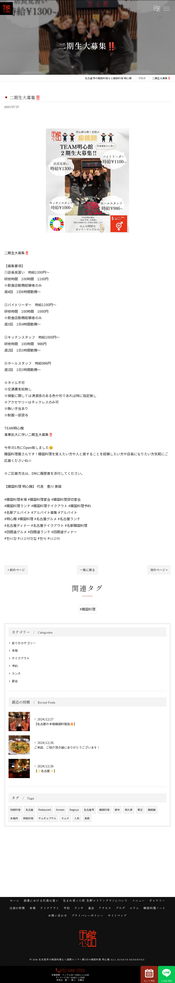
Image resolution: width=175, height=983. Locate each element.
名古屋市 (89, 809)
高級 (87, 818)
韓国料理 (104, 809)
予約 (15, 666)
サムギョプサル (47, 818)
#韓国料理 (87, 609)
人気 (76, 818)
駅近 (140, 809)
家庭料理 (28, 818)
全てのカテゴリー (24, 643)
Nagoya (74, 809)
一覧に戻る (87, 570)
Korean (60, 809)
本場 (15, 650)
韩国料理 (15, 809)
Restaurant (44, 809)
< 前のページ (16, 570)
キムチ (65, 818)
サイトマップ (117, 915)
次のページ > (159, 570)
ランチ (16, 673)
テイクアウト (21, 658)
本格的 (14, 818)
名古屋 (29, 809)
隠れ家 (129, 809)
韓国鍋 (152, 809)
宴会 (15, 681)
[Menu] (166, 8)
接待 (117, 809)
